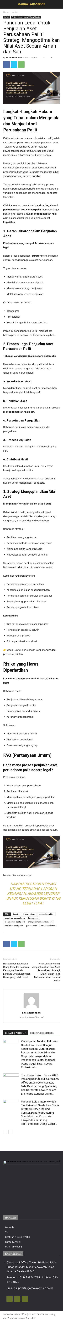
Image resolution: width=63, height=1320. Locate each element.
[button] (58, 4)
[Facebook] (6, 64)
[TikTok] (17, 1299)
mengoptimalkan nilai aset (40, 922)
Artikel (15, 12)
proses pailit (31, 925)
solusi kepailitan (48, 925)
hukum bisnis (29, 914)
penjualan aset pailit (14, 925)
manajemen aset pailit (15, 922)
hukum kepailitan (46, 914)
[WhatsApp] (21, 64)
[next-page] (10, 1132)
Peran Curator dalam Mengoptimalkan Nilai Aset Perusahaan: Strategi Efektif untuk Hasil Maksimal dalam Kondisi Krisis (46, 972)
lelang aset (33, 918)
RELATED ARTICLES (15, 1032)
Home (6, 12)
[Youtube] (25, 1299)
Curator (16, 914)
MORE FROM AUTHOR (42, 1032)
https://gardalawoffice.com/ (31, 1017)
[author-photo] (31, 1008)
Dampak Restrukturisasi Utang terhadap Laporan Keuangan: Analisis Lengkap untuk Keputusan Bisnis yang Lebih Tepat (33, 893)
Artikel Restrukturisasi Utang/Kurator (26, 17)
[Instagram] (9, 1299)
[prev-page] (5, 1132)
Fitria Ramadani (14, 57)
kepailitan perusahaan (15, 918)
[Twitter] (14, 64)
